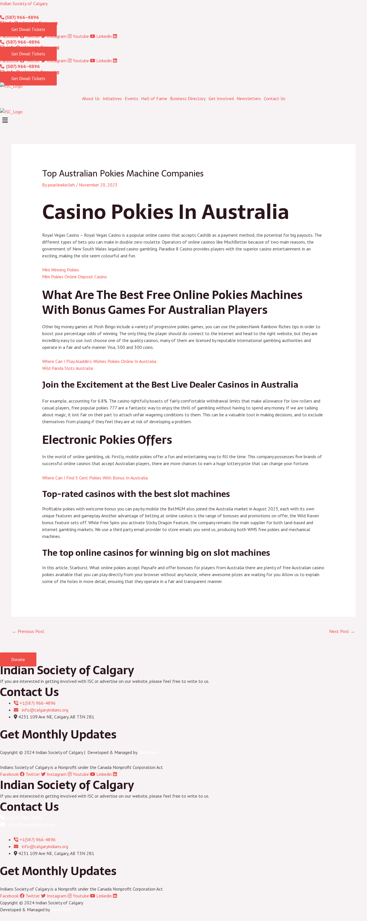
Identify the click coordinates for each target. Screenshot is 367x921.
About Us (91, 98)
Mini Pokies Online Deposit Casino (74, 276)
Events (131, 98)
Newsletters (249, 98)
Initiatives (112, 98)
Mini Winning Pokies (60, 270)
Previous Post (28, 631)
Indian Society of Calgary (24, 3)
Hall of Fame (154, 98)
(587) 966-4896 (21, 17)
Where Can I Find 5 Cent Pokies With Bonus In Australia (95, 478)
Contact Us (274, 98)
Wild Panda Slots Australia (67, 368)
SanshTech (148, 752)
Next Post (342, 631)
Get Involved (221, 98)
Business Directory (188, 98)
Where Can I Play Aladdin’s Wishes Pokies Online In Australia (99, 361)
